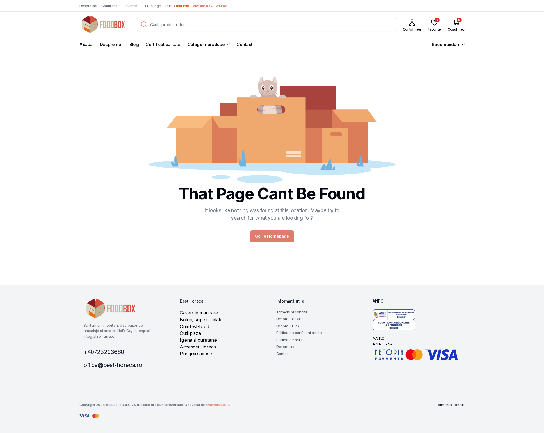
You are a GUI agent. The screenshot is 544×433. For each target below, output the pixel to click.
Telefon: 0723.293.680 (210, 6)
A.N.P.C (378, 338)
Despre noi (88, 6)
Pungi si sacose (196, 353)
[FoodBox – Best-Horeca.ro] (102, 24)
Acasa (86, 44)
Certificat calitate (163, 44)
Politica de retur (289, 339)
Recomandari (445, 44)
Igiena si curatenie (198, 340)
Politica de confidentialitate (299, 332)
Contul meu (110, 6)
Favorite (130, 6)
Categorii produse (206, 44)
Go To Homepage (272, 236)
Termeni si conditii (291, 312)
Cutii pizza (190, 333)
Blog (134, 44)
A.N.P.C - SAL (384, 344)
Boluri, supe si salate (201, 319)
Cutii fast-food (194, 326)
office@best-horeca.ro (113, 365)
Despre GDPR (287, 326)
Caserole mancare (199, 313)
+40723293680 (104, 351)
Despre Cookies (289, 318)
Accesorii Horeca (198, 347)
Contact (244, 44)
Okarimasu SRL (218, 405)
